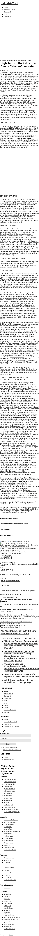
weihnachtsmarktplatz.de (12, 917)
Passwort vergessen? (10, 747)
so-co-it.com (8, 877)
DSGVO (23, 618)
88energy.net (8, 843)
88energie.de (8, 840)
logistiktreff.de (8, 838)
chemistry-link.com (10, 850)
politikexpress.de (9, 929)
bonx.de (6, 802)
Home (6, 7)
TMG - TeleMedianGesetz (26, 616)
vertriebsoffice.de (9, 807)
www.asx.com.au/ (31, 497)
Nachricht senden (6, 611)
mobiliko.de (8, 873)
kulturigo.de (8, 903)
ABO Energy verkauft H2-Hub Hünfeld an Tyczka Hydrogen (18, 681)
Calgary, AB (7, 569)
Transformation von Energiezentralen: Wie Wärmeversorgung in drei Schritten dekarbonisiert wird (21, 667)
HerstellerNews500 (10, 722)
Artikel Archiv (8, 694)
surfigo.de (7, 845)
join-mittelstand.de (10, 779)
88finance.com (9, 858)
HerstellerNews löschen (8, 622)
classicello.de (8, 908)
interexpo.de (8, 786)
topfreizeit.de (8, 901)
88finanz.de (8, 860)
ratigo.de (7, 862)
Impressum (7, 16)
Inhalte (6, 700)
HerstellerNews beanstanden (10, 623)
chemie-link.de (9, 847)
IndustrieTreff (9, 3)
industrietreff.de (9, 824)
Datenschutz (7, 618)
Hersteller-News (9, 9)
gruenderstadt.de (9, 789)
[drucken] (3, 541)
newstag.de (8, 926)
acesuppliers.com (10, 880)
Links (5, 14)
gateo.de (7, 899)
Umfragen (7, 712)
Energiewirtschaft (10, 580)
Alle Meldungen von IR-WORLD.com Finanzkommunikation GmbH (18, 632)
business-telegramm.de (12, 812)
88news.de (7, 894)
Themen (6, 707)
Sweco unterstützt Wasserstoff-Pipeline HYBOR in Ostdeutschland (21, 675)
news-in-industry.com (11, 820)
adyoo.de (7, 913)
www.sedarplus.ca (10, 450)
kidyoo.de (7, 896)
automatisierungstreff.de (12, 831)
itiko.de (6, 870)
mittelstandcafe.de (10, 782)
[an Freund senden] (22, 541)
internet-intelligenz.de (11, 919)
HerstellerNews (9, 759)
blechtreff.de (8, 829)
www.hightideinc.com (17, 357)
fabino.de (7, 888)
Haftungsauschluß (6, 616)
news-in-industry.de (10, 822)
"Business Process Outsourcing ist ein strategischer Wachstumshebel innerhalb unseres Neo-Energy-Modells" (21, 644)
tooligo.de (7, 875)
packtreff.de (8, 827)
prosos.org (7, 906)
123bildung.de (8, 805)
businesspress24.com (11, 809)
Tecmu (11, 935)
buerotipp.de (8, 800)
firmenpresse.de (9, 784)
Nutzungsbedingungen (11, 726)
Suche (6, 705)
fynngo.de (7, 922)
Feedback (7, 719)
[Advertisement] (19, 39)
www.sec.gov (23, 450)
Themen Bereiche (10, 710)
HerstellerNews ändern (24, 622)
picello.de (7, 910)
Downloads (7, 12)
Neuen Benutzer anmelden (12, 750)
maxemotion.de (9, 924)
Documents (7, 696)
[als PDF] (11, 541)
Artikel (6, 691)
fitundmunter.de (9, 915)
